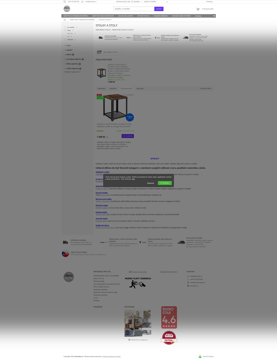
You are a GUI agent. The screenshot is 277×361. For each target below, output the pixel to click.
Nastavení (150, 183)
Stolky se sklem (102, 188)
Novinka (71, 33)
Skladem (71, 39)
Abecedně (139, 88)
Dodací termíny (150, 2)
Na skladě (72, 27)
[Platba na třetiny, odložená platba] (167, 37)
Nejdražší (113, 88)
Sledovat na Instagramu (139, 340)
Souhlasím (166, 183)
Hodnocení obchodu (100, 295)
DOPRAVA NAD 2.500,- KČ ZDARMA (128, 2)
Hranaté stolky (101, 221)
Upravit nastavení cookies (111, 356)
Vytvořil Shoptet (208, 356)
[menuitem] (75, 16)
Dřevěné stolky (102, 208)
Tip (69, 36)
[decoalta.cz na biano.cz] (169, 317)
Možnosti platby (98, 281)
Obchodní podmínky (100, 289)
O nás (95, 298)
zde (133, 179)
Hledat (159, 9)
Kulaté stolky (101, 214)
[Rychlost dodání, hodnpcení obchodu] (110, 37)
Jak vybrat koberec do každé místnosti (106, 284)
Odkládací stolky (102, 174)
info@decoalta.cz (196, 276)
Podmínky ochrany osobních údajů (105, 292)
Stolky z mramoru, (103, 201)
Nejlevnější (101, 88)
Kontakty (96, 300)
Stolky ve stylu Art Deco (105, 227)
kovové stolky (104, 195)
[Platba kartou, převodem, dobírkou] (139, 37)
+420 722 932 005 (196, 279)
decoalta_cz (194, 286)
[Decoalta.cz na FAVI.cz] (169, 338)
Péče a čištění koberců (101, 287)
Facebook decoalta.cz (197, 282)
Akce (70, 30)
